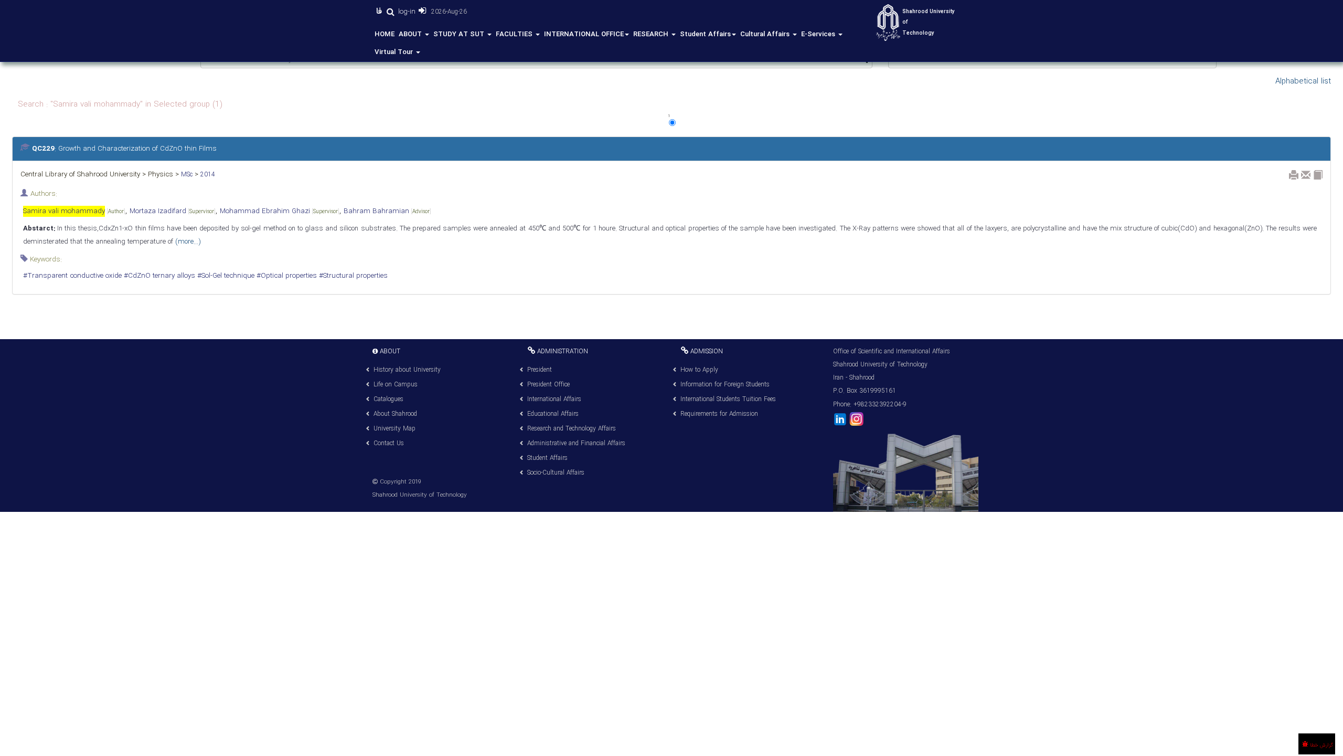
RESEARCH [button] (651, 34)
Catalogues (388, 399)
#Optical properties (285, 275)
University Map (394, 429)
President (539, 370)
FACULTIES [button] (515, 34)
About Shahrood (395, 414)
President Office (548, 385)
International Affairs (554, 399)
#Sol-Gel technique (224, 275)
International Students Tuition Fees (728, 399)
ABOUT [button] (411, 34)
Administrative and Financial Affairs (576, 443)
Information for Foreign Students (725, 385)
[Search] (390, 12)
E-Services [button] (819, 34)
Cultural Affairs (766, 34)
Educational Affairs (553, 414)
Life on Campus (396, 385)
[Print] (1293, 175)
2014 (206, 175)
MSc (186, 175)
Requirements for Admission (719, 414)
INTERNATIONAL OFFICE (584, 34)
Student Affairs (705, 34)
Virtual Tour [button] (395, 52)
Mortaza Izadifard (173, 211)
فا (380, 11)
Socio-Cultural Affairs (555, 473)
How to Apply (699, 370)
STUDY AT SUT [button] (459, 34)
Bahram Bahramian (387, 211)
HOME (385, 34)
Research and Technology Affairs (571, 429)
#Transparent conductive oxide (72, 275)
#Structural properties (352, 275)
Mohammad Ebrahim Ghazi (279, 211)
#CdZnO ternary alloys (158, 275)
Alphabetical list (1303, 81)
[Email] (1305, 175)
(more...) (186, 241)
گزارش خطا (1320, 745)
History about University (407, 370)
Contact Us (389, 443)
